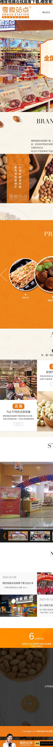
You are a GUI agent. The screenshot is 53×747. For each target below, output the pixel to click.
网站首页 (46, 12)
